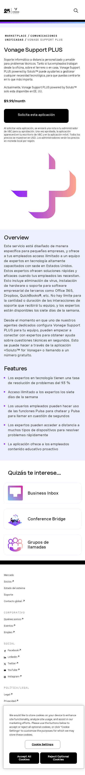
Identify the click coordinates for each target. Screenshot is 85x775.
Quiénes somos (12, 619)
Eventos (8, 625)
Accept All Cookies (24, 758)
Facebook (13, 650)
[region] (43, 737)
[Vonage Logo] (11, 15)
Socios (7, 581)
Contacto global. (13, 601)
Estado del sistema (14, 588)
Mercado (9, 575)
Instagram (13, 676)
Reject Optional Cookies (58, 758)
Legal (7, 694)
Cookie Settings (42, 744)
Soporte (8, 594)
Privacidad (10, 701)
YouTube (12, 670)
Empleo (8, 632)
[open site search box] (76, 11)
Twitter (12, 663)
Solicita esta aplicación (36, 115)
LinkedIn (12, 657)
